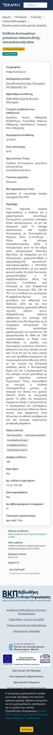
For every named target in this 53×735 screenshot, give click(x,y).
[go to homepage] (11, 5)
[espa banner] (26, 659)
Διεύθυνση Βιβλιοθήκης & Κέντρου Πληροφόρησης (26, 611)
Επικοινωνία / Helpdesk (26, 631)
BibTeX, (11, 557)
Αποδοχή (27, 729)
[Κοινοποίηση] (49, 53)
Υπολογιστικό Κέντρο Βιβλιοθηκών (27, 625)
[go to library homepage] (26, 595)
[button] (14, 435)
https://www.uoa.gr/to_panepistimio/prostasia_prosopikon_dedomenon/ (26, 714)
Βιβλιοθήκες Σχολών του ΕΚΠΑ (26, 619)
